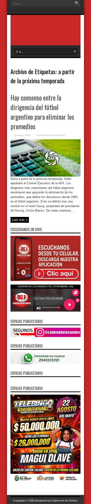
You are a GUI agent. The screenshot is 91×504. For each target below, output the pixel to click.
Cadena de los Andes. (64, 500)
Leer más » (19, 220)
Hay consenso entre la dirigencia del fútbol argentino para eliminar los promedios (42, 112)
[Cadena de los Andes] (45, 33)
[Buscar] (77, 3)
